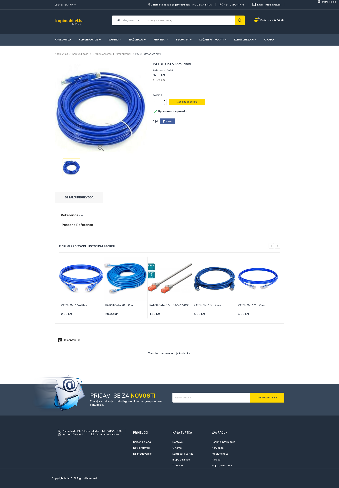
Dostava (177, 441)
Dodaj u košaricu (187, 101)
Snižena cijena (142, 441)
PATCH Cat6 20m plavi (119, 305)
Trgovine (177, 465)
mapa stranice (181, 459)
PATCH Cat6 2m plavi (251, 305)
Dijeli (169, 121)
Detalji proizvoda (79, 197)
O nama (177, 447)
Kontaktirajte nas (182, 453)
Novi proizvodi (141, 447)
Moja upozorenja (222, 465)
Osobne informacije (223, 441)
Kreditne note (220, 453)
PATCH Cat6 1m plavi (74, 305)
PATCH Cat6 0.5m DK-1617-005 (169, 305)
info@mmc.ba (273, 4)
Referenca (69, 215)
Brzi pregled (94, 315)
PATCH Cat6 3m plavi (207, 305)
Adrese (216, 459)
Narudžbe (218, 447)
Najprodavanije (142, 453)
